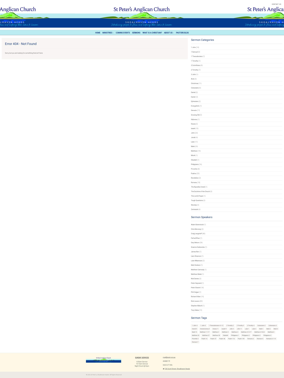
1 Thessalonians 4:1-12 (216, 325)
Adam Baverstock (197, 224)
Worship (194, 205)
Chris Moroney (196, 229)
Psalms (193, 173)
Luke (192, 142)
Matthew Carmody (197, 270)
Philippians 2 (246, 335)
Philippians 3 (256, 335)
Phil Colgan (195, 292)
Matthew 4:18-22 (259, 332)
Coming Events (123, 32)
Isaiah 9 (224, 329)
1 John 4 (194, 325)
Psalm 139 (241, 339)
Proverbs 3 (195, 339)
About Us (168, 32)
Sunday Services (142, 358)
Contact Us (276, 4)
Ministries (107, 32)
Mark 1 (261, 329)
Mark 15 (194, 332)
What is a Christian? (152, 32)
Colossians (195, 88)
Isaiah (193, 128)
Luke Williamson (196, 261)
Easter (193, 97)
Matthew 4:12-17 (246, 332)
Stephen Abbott (196, 306)
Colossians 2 (261, 325)
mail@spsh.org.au (169, 357)
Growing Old (195, 115)
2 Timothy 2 (230, 325)
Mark (193, 146)
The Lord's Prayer (197, 196)
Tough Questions (197, 200)
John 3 (232, 329)
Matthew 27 (206, 335)
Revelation (194, 178)
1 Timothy (194, 61)
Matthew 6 (271, 332)
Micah (193, 155)
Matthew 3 (225, 332)
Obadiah (194, 160)
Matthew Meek (196, 274)
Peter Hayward (196, 283)
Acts (192, 79)
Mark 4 (276, 329)
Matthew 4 (235, 332)
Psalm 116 (231, 339)
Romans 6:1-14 (271, 339)
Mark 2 (268, 329)
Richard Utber (196, 296)
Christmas (194, 83)
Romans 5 (260, 339)
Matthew (194, 151)
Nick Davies (195, 279)
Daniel (193, 92)
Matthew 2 (216, 332)
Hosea (193, 124)
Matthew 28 (216, 335)
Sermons (136, 32)
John (193, 133)
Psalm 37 (213, 339)
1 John (193, 47)
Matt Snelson (195, 265)
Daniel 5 (194, 329)
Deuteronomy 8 (205, 329)
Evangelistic (195, 106)
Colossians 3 (273, 325)
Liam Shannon (196, 256)
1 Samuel (194, 52)
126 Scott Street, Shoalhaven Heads (177, 369)
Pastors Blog (182, 32)
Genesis (194, 110)
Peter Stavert (195, 287)
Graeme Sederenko (198, 247)
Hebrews (194, 119)
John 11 (239, 329)
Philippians (195, 164)
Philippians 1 (235, 335)
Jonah (193, 137)
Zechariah (194, 209)
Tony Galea (195, 310)
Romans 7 (195, 342)
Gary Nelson (195, 242)
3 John (193, 74)
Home (97, 32)
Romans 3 (251, 339)
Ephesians (194, 101)
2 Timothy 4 (250, 325)
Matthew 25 (195, 335)
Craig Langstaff (196, 233)
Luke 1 (247, 329)
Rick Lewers (195, 301)
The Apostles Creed (198, 187)
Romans (194, 182)
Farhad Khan (195, 238)
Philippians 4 (267, 335)
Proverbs (194, 169)
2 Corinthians (195, 65)
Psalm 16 (204, 339)
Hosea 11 (216, 329)
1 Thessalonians (196, 56)
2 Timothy (194, 70)
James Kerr (195, 252)
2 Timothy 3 (240, 325)
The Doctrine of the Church (200, 191)
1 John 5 (203, 325)
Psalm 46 (222, 339)
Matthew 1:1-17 (204, 332)
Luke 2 (254, 329)
